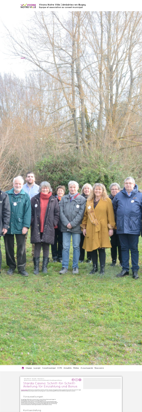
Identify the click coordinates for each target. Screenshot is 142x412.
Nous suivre (99, 368)
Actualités (68, 368)
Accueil (23, 368)
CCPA (59, 368)
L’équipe (29, 368)
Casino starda (24, 389)
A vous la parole (87, 368)
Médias (76, 368)
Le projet (37, 368)
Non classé (41, 378)
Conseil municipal (49, 368)
